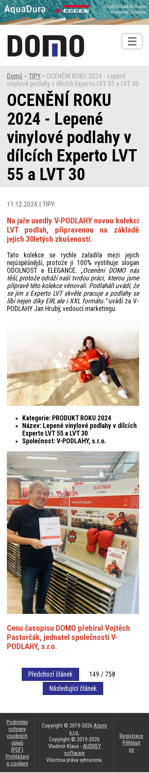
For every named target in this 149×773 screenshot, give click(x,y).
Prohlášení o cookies (17, 760)
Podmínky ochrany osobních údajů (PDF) (17, 736)
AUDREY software (82, 750)
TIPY (34, 76)
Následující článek (73, 688)
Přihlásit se (132, 746)
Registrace (131, 735)
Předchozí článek (50, 674)
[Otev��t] (132, 41)
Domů (15, 76)
